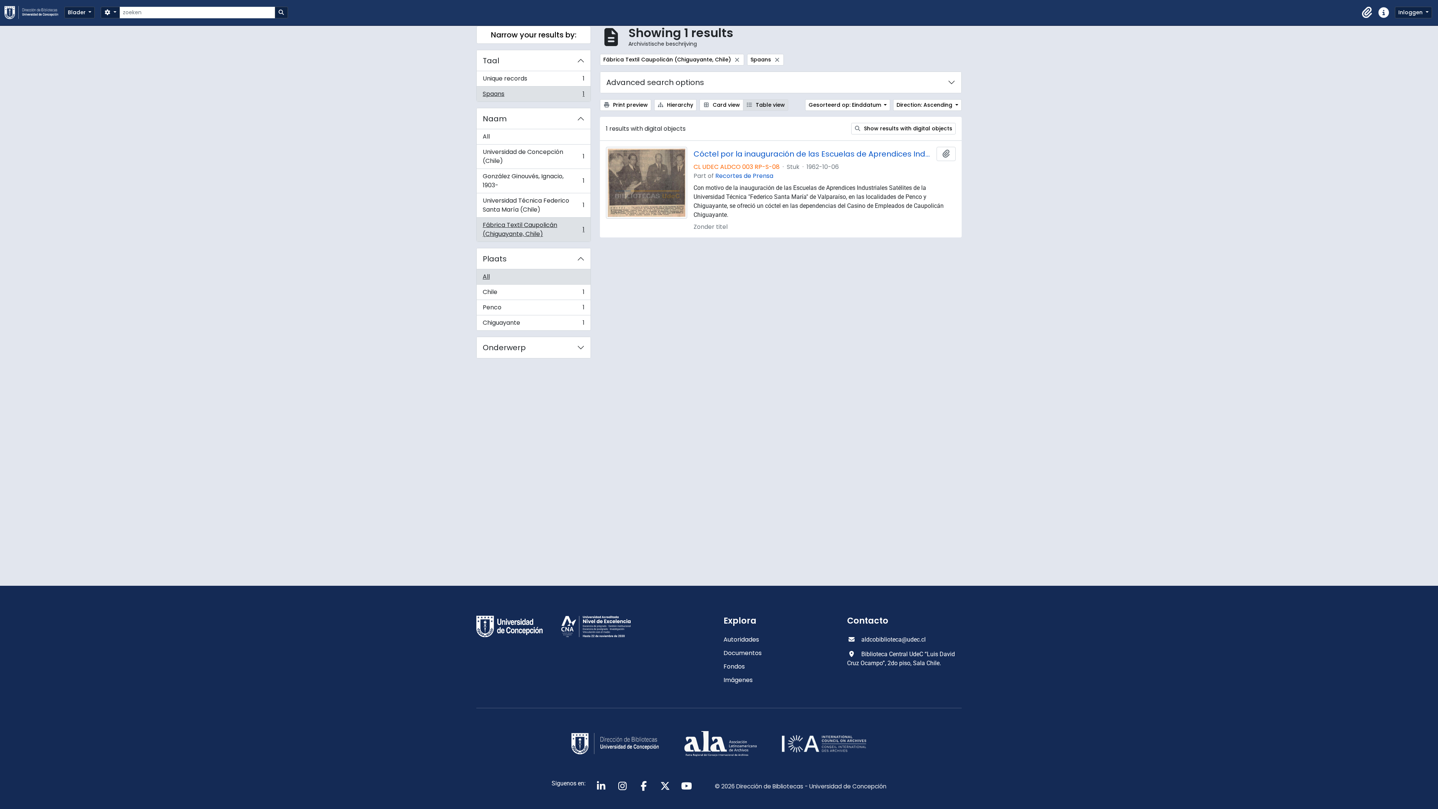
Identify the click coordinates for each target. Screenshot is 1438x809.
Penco (533, 309)
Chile (533, 294)
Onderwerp (504, 347)
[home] (34, 12)
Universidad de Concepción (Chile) (533, 156)
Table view (769, 105)
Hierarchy (679, 105)
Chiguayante (533, 324)
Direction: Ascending (925, 105)
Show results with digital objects (907, 128)
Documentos (742, 653)
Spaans (533, 95)
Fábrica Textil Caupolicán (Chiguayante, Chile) (533, 229)
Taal (491, 60)
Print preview (630, 105)
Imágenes (738, 680)
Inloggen (1411, 12)
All (486, 136)
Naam (495, 118)
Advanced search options (655, 82)
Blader (77, 12)
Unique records (533, 80)
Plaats (495, 259)
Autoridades (741, 639)
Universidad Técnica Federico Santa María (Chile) (533, 205)
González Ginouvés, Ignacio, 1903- (533, 181)
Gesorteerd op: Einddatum (846, 105)
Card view (725, 105)
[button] (1367, 12)
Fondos (734, 666)
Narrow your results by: (533, 35)
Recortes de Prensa (744, 176)
